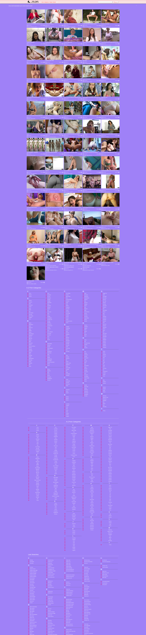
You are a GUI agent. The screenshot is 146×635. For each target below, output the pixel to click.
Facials (67, 327)
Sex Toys (104, 333)
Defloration (49, 385)
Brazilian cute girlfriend (30, 42)
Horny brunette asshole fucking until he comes (109, 152)
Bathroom (31, 359)
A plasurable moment (30, 60)
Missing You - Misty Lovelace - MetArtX (52, 280)
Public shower (86, 611)
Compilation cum (51, 601)
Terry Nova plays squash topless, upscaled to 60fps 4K (73, 262)
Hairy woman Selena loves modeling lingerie (53, 115)
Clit (47, 265)
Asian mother (32, 630)
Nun (85, 365)
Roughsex (86, 426)
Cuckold (49, 361)
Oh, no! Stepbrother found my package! (33, 244)
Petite (85, 399)
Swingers (104, 379)
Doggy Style (92, 100)
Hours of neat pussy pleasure (69, 280)
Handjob (32, 283)
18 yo (47, 63)
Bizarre (30, 376)
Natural (85, 357)
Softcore (104, 353)
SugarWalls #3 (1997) (67, 244)
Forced (67, 348)
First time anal (50, 633)
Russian (85, 428)
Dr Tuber (80, 172)
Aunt (30, 351)
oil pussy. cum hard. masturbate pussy (89, 299)
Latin (67, 440)
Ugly (104, 412)
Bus (107, 100)
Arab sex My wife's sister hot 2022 (88, 207)
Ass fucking (35, 100)
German (67, 365)
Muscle (85, 353)
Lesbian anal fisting (69, 623)
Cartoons (49, 330)
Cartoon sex (50, 593)
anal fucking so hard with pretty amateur (33, 97)
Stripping (104, 371)
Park (85, 391)
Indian (67, 411)
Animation (31, 337)
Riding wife (86, 626)
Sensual (104, 331)
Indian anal (68, 592)
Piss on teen (86, 602)
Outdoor (91, 228)
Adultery (29, 118)
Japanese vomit (69, 610)
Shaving (104, 336)
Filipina (74, 471)
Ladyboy (67, 437)
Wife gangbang (105, 608)
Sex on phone (86, 632)
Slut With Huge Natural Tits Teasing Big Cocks (71, 225)
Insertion (67, 414)
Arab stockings (32, 628)
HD (70, 26)
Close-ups (48, 173)
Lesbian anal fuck (69, 624)
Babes (85, 26)
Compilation (50, 100)
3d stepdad (32, 593)
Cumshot (53, 100)
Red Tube (117, 245)
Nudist (85, 363)
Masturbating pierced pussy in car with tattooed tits (91, 303)
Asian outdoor (32, 631)
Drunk (56, 529)
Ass (29, 343)
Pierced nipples (87, 601)
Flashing (67, 344)
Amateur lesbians (33, 608)
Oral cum (86, 595)
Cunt (48, 368)
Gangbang (68, 360)
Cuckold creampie (51, 606)
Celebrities (49, 334)
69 (65, 100)
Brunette (87, 26)
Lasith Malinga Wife (104, 280)
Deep (48, 382)
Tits (110, 529)
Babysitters (33, 265)
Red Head (55, 283)
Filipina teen (50, 630)
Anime (30, 338)
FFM (67, 336)
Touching (104, 400)
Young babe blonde (105, 613)
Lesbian (67, 445)
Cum (91, 118)
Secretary (104, 330)
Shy (103, 341)
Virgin (104, 422)
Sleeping (104, 348)
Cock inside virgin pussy (87, 170)
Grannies (67, 377)
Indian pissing (68, 598)
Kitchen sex (68, 617)
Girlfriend (67, 366)
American (69, 155)
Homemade (109, 283)
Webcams (105, 431)
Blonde (36, 26)
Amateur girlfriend (33, 604)
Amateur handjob (33, 605)
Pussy (85, 413)
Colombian (71, 306)
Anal (33, 100)
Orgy (85, 378)
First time (67, 341)
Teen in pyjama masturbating (106, 308)
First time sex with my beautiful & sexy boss (34, 262)
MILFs (51, 265)
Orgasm (85, 376)
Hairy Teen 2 (85, 60)
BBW (31, 26)
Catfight (49, 333)
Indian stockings (69, 600)
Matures (85, 331)
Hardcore (67, 390)
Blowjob (105, 155)
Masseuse (86, 328)
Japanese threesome (70, 608)
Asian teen (32, 633)
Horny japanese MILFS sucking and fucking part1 (35, 299)
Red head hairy (87, 623)
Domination (50, 392)
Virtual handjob (105, 599)
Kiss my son (68, 615)
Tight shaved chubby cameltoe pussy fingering (34, 303)
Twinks (104, 406)
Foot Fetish (68, 345)
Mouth (85, 351)
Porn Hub (61, 25)
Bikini (30, 373)
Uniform (104, 413)
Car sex (85, 306)
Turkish (104, 405)
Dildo (103, 26)
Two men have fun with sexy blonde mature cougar (54, 313)
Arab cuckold (32, 624)
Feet (67, 330)
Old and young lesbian (88, 593)
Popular (51, 2)
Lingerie (53, 118)
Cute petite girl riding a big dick (32, 207)
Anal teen (31, 622)
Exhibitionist (50, 410)
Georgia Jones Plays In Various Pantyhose (90, 23)
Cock (87, 118)
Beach (30, 364)
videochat (47, 170)
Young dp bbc (104, 615)
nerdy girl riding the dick (68, 42)
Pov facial (86, 605)
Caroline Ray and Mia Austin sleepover (89, 262)
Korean (67, 432)
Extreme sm (50, 625)
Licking (67, 447)
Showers (104, 339)
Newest (54, 2)
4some (30, 328)
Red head (86, 622)
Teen (109, 311)
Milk (85, 339)
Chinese (49, 339)
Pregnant (86, 407)
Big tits (106, 63)
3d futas (31, 592)
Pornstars (86, 404)
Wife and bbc (104, 606)
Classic (49, 341)
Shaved (104, 334)
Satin (104, 327)
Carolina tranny (51, 592)
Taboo (104, 383)
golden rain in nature (86, 280)
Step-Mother (86, 350)
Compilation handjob (51, 603)
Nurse (85, 366)
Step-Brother (31, 390)
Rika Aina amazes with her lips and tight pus (90, 308)
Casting (49, 331)
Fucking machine (69, 353)
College (109, 228)
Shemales (110, 471)
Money (85, 345)
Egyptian (49, 403)
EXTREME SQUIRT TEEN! (50, 60)
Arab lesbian (32, 627)
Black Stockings (109, 173)
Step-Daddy (50, 375)
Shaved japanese (87, 633)
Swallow (104, 376)
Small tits (104, 350)
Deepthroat (50, 383)
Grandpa (67, 375)
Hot (91, 155)
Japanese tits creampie (70, 607)
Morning (85, 348)
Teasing (104, 388)
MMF (85, 342)
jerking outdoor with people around (88, 225)
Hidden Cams (88, 155)
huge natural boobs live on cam (69, 313)
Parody (85, 393)
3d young (31, 595)
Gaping (67, 362)
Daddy (32, 173)
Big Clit (52, 63)
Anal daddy (32, 618)
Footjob (67, 347)
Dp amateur (50, 618)
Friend (67, 351)
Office (85, 372)
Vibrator (104, 419)
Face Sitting (68, 325)
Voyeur (104, 424)
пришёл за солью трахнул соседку (107, 262)
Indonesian (68, 413)
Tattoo (104, 385)
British (30, 389)
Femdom (67, 333)
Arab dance (32, 625)
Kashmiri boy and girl (30, 280)
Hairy (51, 118)
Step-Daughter (50, 380)
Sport (104, 362)
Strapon (104, 370)
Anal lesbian (32, 611)
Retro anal (86, 625)
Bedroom (30, 367)
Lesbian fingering (69, 626)
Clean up (49, 598)
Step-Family (68, 328)
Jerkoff (85, 228)
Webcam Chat (56, 173)
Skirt (104, 345)
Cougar (49, 353)
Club (48, 345)
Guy (66, 382)
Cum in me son (50, 607)
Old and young (87, 375)
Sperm (104, 361)
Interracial (68, 416)
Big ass (33, 26)
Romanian (86, 425)
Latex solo (68, 621)
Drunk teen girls (51, 619)
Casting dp (50, 595)
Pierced (92, 306)
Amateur (29, 26)
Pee (85, 396)
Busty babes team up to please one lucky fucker (109, 60)
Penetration (86, 397)
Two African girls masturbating (50, 299)
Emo (48, 404)
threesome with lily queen (50, 23)
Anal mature (32, 621)
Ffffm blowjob (50, 629)
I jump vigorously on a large (105, 207)
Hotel (67, 404)
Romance (86, 423)
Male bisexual (68, 633)
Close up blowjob (51, 600)
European (31, 63)
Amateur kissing (33, 607)
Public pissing (86, 610)
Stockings (104, 368)
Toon (104, 399)
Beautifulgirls (69, 210)
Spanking (104, 359)
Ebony (49, 401)
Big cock (32, 155)
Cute (89, 100)
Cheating (55, 471)
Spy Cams (105, 365)
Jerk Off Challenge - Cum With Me (32, 152)
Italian (67, 417)
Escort (49, 407)
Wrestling (104, 438)
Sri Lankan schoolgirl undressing (106, 299)
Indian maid (68, 595)
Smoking (104, 351)
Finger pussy (50, 632)
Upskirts (104, 415)
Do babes (49, 616)
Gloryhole (67, 372)
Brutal (30, 393)
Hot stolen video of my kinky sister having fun (90, 152)
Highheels (48, 283)
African (30, 332)
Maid (85, 325)
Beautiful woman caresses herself (69, 299)
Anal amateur (32, 610)
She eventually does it (67, 170)
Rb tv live (86, 617)
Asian (66, 210)
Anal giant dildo (32, 619)
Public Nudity (86, 410)
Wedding (104, 432)
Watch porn (104, 603)
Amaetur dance (32, 601)
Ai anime (31, 599)
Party (85, 394)
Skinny (104, 344)
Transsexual (105, 403)
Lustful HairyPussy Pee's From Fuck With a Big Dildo (110, 170)
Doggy (49, 389)
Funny (67, 354)
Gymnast (67, 383)
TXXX (61, 282)
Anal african (32, 613)
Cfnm (48, 336)
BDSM (109, 210)
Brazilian (54, 210)
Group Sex (68, 380)
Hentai (67, 393)
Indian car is (68, 593)
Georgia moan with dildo (105, 23)
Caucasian (88, 265)
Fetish (67, 334)
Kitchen (67, 430)
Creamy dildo (50, 604)
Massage (86, 327)
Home (43, 2)
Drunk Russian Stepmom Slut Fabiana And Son (109, 244)
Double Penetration (51, 394)
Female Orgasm (69, 331)
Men (85, 333)
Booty (30, 384)
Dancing (49, 377)
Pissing (85, 402)
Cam (48, 325)
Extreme (49, 412)
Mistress (85, 341)
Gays (67, 363)
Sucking (110, 508)
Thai (104, 391)
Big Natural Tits (72, 63)
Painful (85, 385)
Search (116, 2)
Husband (67, 407)
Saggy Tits (105, 325)
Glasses (67, 371)
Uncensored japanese (106, 593)
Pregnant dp (86, 608)
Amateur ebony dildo (33, 602)
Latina (53, 26)
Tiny (103, 392)
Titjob (104, 394)
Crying (49, 359)
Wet (103, 434)
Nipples (85, 360)
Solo (104, 354)
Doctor (49, 388)
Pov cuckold (86, 604)
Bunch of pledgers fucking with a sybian (70, 152)
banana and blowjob (30, 313)
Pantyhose (86, 390)
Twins (104, 408)
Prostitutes (86, 408)
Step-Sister (105, 342)
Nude (85, 362)
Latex (67, 439)
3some (48, 26)
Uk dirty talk (104, 592)
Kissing (67, 429)
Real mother (86, 620)
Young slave (104, 616)
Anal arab (31, 616)
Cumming (49, 365)
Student (104, 373)
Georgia (90, 26)
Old (85, 373)
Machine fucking (69, 631)
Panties (85, 388)
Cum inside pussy (51, 609)
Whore (104, 435)
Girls (29, 283)
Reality (85, 417)
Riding (85, 420)
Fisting (67, 342)
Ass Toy (107, 210)
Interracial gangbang (70, 603)
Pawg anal (86, 599)
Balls (30, 358)
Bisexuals (92, 283)
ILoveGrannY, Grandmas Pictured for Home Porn (35, 115)
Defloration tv (50, 613)
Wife (104, 437)
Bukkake (30, 395)
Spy (103, 364)
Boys (30, 386)
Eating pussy (50, 623)
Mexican (85, 334)
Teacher (104, 386)
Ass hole (30, 346)
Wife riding (104, 609)
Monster (85, 347)
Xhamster (43, 25)
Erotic (49, 406)
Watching (104, 428)
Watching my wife (105, 605)
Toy (103, 402)
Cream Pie (50, 26)
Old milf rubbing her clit (49, 262)
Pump (85, 411)
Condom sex (50, 351)
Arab (89, 210)
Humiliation (34, 283)
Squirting (28, 225)
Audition (30, 349)
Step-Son (104, 356)
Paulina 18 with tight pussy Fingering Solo (52, 303)
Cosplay (87, 100)
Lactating (67, 436)
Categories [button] (46, 2)
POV (85, 405)
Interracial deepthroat (70, 601)
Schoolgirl (104, 328)
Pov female (86, 607)
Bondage (30, 383)
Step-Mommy (86, 344)
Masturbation (73, 26)
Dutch (49, 397)
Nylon (85, 368)
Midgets (85, 336)
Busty (30, 398)
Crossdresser (49, 311)
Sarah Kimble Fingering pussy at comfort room (71, 23)
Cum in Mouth (50, 364)
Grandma (67, 374)
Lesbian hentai (68, 627)
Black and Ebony (32, 378)
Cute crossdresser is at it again (51, 308)
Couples (90, 118)
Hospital (67, 401)
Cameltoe (33, 306)
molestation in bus (104, 97)
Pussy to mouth (87, 613)
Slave (104, 347)
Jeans (67, 423)
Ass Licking (68, 100)
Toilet (104, 397)
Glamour (67, 369)
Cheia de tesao (66, 308)
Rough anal (86, 628)
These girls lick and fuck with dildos (51, 152)
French (67, 350)
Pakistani (86, 387)
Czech (73, 265)
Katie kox (67, 614)
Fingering (69, 26)
